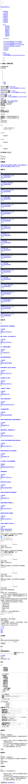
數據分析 (5, 16)
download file (4, 120)
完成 (7, 726)
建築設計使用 (5, 605)
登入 (2, 657)
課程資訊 (5, 19)
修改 (5, 561)
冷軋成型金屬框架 (8, 165)
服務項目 (5, 22)
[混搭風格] (8, 707)
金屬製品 (15, 165)
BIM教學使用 (5, 603)
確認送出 (6, 620)
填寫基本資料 (11, 782)
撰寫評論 (9, 152)
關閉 (2, 749)
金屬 (2, 165)
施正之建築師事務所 (12, 101)
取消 (2, 545)
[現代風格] (8, 703)
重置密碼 (3, 643)
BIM (4, 52)
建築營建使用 (5, 606)
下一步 (3, 691)
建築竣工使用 (5, 608)
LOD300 (18, 166)
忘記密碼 (3, 655)
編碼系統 (5, 11)
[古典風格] (8, 704)
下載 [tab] (4, 83)
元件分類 (5, 13)
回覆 (5, 574)
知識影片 (5, 17)
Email (15, 641)
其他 (3, 609)
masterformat (6, 53)
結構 (12, 166)
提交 (5, 545)
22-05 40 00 (12, 86)
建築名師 (5, 20)
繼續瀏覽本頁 (4, 782)
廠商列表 (5, 14)
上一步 (3, 699)
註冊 (8, 659)
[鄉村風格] (8, 706)
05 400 (9, 95)
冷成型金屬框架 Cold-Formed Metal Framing (14, 55)
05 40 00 (13, 90)
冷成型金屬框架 (22, 165)
